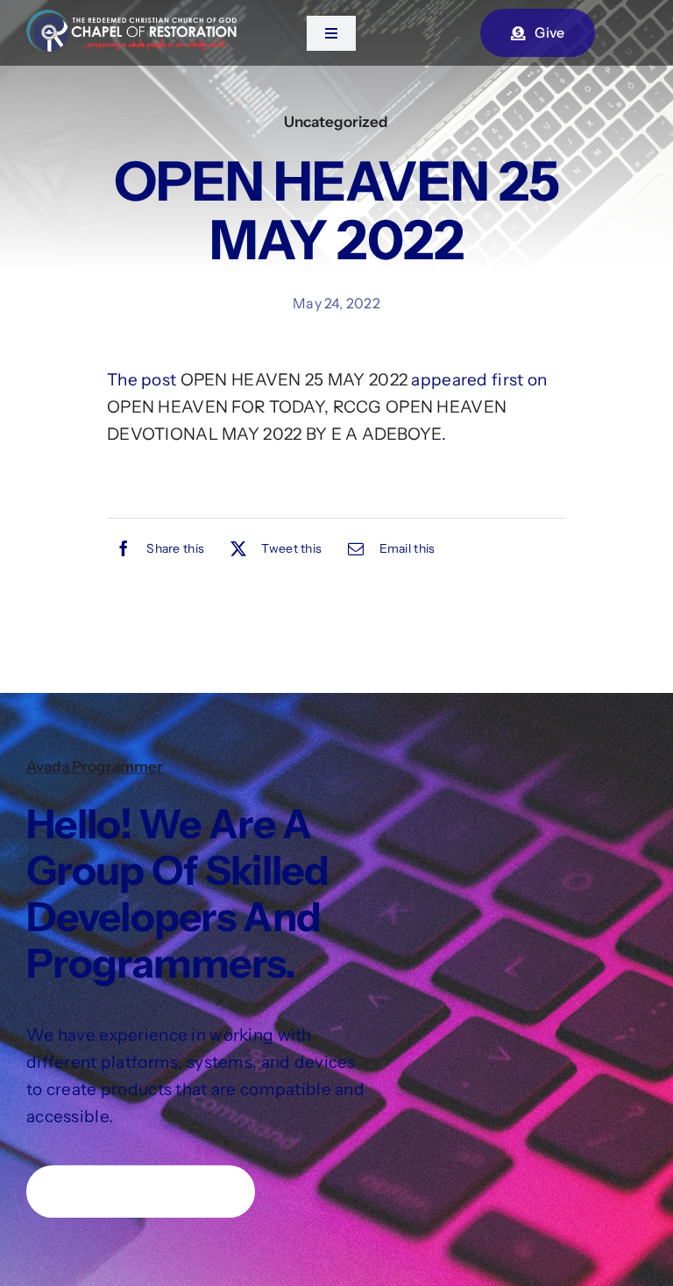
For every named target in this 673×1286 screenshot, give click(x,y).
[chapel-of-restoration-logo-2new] (131, 18)
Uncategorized (336, 122)
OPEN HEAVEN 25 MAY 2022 (294, 380)
